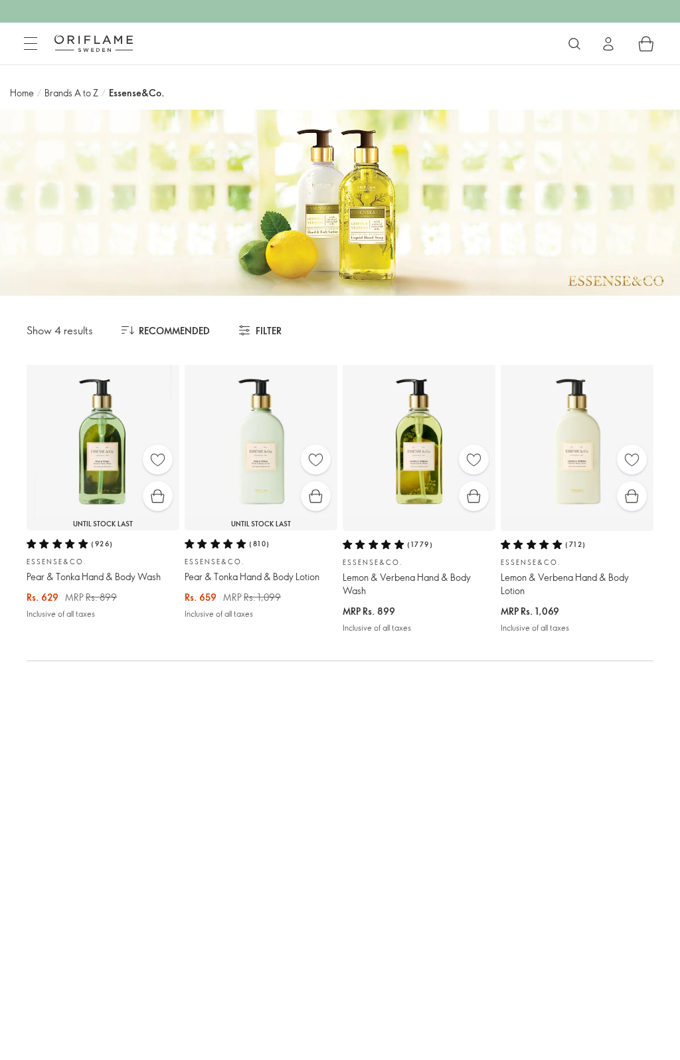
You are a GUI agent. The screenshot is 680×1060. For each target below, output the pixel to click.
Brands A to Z (71, 92)
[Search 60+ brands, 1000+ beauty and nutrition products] (574, 44)
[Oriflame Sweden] (93, 43)
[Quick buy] (158, 496)
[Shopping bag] (646, 44)
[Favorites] (158, 460)
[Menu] (30, 43)
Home (22, 92)
